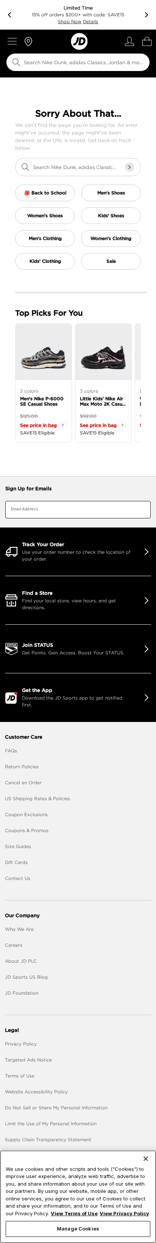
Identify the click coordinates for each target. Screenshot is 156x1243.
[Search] (16, 62)
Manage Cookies (78, 1229)
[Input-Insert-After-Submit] (129, 167)
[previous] (9, 14)
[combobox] (78, 62)
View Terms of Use (74, 1213)
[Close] (145, 1158)
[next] (146, 14)
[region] (78, 1196)
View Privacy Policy (124, 1213)
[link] (79, 41)
